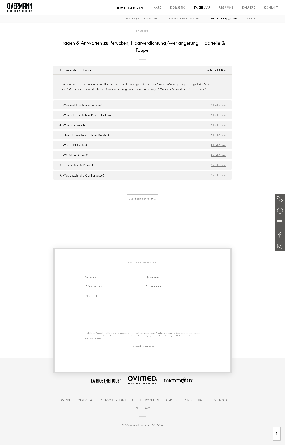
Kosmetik (177, 7)
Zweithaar (202, 7)
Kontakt (271, 7)
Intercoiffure (149, 400)
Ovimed (171, 400)
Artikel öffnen (218, 105)
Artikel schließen (216, 70)
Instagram (142, 408)
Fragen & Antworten (224, 18)
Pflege (251, 18)
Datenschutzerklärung (105, 333)
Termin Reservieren (130, 7)
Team (188, 9)
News (233, 9)
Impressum (84, 400)
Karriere (248, 7)
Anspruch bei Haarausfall (185, 18)
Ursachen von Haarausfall (141, 18)
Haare (156, 7)
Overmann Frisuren (136, 424)
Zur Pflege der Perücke (142, 198)
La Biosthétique (211, 9)
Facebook (220, 400)
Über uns (226, 7)
